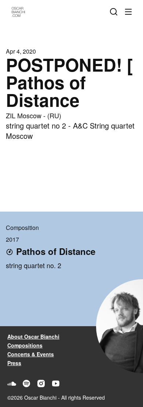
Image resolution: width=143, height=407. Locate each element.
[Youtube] (55, 383)
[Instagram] (41, 383)
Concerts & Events (30, 354)
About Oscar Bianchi (33, 336)
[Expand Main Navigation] (130, 12)
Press (14, 363)
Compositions (25, 345)
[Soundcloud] (11, 383)
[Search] (115, 12)
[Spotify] (26, 383)
